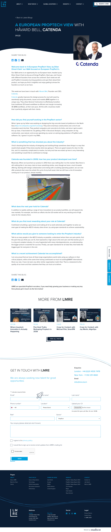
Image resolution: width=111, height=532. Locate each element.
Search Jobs (109, 253)
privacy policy (27, 440)
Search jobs (103, 4)
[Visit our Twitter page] (69, 513)
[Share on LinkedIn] (12, 60)
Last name (75, 395)
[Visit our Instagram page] (72, 513)
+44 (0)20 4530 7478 (91, 371)
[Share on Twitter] (19, 60)
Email (12, 395)
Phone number (15, 403)
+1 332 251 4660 (91, 375)
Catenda (14, 94)
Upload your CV (77, 403)
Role (12, 414)
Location (44, 403)
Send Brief (109, 279)
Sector (59, 414)
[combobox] (12, 407)
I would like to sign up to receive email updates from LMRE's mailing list (37, 445)
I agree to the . (23, 440)
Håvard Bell (43, 91)
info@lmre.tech (80, 382)
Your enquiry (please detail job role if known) (25, 423)
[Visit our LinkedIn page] (66, 513)
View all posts (55, 339)
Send (20, 459)
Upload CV (109, 266)
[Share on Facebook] (16, 60)
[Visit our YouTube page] (75, 513)
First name (45, 395)
